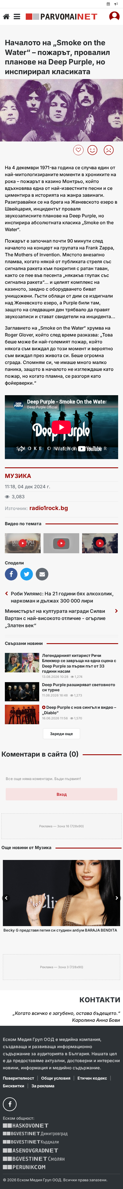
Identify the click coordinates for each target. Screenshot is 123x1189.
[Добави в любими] (79, 150)
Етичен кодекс (92, 1078)
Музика (18, 476)
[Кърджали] (31, 1142)
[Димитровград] (35, 1134)
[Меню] (17, 16)
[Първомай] (61, 16)
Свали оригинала (20, 85)
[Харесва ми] (94, 150)
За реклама (42, 1085)
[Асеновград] (30, 1150)
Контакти (100, 1000)
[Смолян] (33, 1159)
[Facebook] (10, 1104)
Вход (62, 794)
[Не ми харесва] (111, 150)
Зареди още (61, 733)
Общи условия (55, 1078)
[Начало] (6, 16)
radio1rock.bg (48, 508)
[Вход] (114, 16)
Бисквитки (13, 1085)
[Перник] (24, 1167)
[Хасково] (25, 1125)
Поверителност (18, 1078)
